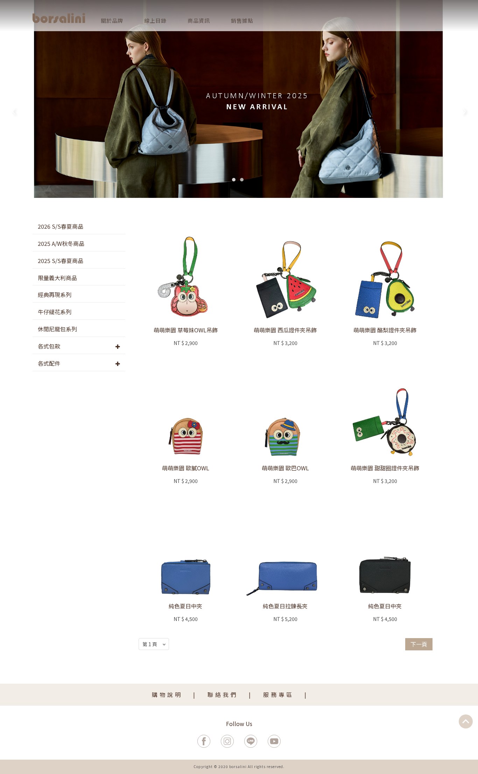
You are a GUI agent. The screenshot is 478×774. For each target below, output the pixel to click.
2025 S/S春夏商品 (60, 260)
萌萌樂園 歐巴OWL (285, 468)
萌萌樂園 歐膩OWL (185, 468)
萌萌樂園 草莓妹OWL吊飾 (186, 330)
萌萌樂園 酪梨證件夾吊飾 (384, 330)
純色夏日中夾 (185, 606)
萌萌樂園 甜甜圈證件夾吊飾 (385, 468)
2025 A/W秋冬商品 (61, 243)
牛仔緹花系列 (54, 311)
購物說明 (167, 694)
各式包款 (49, 346)
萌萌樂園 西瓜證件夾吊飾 (285, 330)
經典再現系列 (54, 294)
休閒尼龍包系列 (57, 329)
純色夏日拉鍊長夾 (285, 606)
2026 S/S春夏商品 (60, 226)
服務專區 (278, 694)
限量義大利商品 (57, 278)
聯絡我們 (223, 694)
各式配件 (49, 363)
